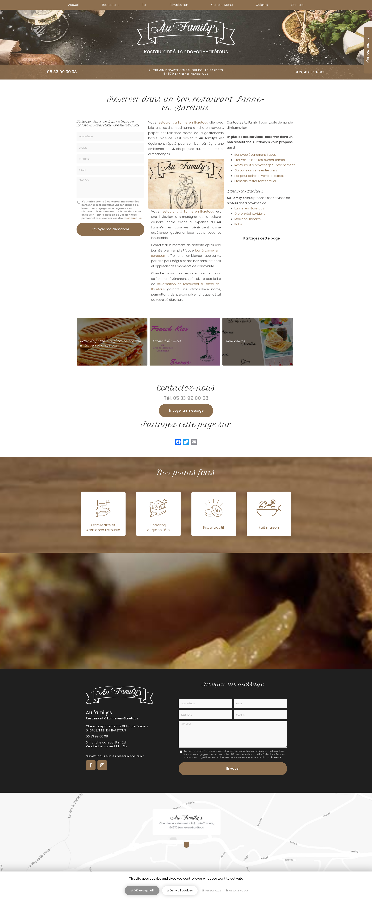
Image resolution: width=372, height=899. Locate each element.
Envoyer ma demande (110, 229)
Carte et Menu (222, 5)
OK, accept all (143, 890)
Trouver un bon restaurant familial (260, 160)
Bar (144, 5)
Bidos (238, 224)
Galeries (262, 5)
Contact (297, 5)
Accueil (73, 5)
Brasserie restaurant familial (255, 181)
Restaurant (110, 5)
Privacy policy (238, 890)
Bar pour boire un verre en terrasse (260, 176)
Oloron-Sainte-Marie (249, 213)
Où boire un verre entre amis (255, 170)
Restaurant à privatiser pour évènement (264, 165)
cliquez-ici (134, 218)
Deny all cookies (181, 890)
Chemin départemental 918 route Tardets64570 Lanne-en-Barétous (188, 72)
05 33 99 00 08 (62, 72)
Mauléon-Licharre (247, 219)
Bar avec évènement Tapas (255, 154)
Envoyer (233, 768)
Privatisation (179, 5)
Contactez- (309, 72)
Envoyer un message (186, 410)
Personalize (213, 890)
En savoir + (112, 342)
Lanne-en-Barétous (249, 208)
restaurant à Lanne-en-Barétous (183, 122)
